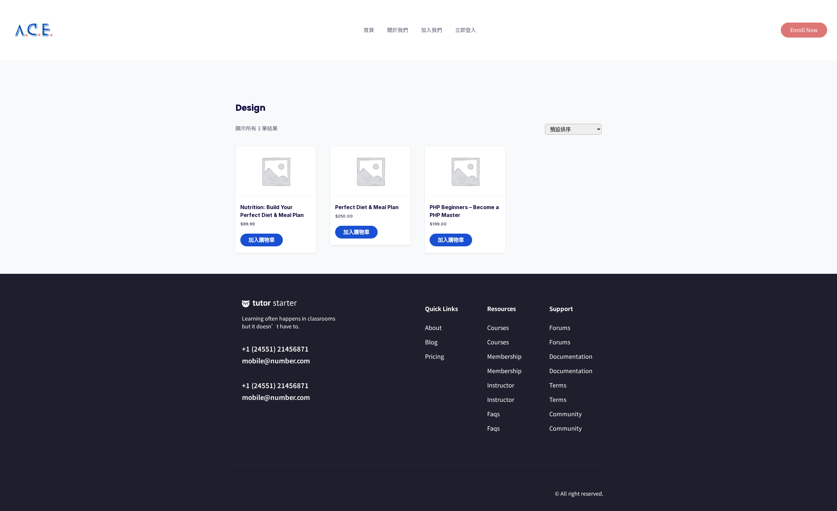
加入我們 (431, 30)
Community (565, 413)
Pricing (434, 356)
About (433, 327)
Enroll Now (804, 30)
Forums (559, 327)
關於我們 (397, 30)
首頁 (369, 30)
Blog (431, 342)
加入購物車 (261, 240)
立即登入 (465, 30)
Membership (504, 356)
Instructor (500, 385)
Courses (498, 327)
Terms (557, 385)
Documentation (570, 356)
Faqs (493, 413)
